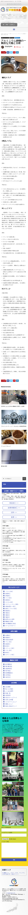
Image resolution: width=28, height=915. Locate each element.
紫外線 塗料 (4, 466)
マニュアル (21, 872)
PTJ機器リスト (5, 872)
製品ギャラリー (15, 874)
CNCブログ (6, 33)
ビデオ (16, 872)
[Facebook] (7, 4)
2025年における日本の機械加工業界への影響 (12, 406)
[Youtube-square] (9, 4)
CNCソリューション (13, 33)
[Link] (18, 4)
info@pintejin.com (10, 893)
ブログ (12, 872)
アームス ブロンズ (6, 446)
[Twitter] (11, 4)
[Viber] (20, 4)
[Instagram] (16, 4)
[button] (9, 24)
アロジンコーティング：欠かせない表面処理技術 (13, 426)
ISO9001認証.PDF (6, 874)
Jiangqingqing (8, 46)
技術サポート (17, 37)
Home (2, 33)
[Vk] (13, 4)
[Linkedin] (15, 4)
